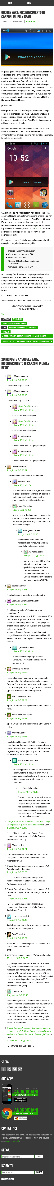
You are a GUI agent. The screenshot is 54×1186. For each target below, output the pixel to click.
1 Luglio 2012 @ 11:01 (17, 672)
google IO (6, 332)
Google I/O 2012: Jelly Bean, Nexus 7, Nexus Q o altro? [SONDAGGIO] (28, 341)
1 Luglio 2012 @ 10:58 (17, 604)
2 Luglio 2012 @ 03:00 (17, 872)
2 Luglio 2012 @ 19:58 (34, 555)
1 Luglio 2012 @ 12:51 (17, 849)
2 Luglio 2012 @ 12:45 (28, 534)
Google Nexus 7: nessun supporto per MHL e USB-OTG (25, 336)
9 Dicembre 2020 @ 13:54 (19, 1040)
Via (2, 314)
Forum (28, 3)
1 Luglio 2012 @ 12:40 (17, 828)
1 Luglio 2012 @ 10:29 (22, 440)
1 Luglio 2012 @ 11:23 (17, 700)
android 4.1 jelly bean (17, 328)
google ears (32, 328)
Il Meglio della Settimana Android (14, 323)
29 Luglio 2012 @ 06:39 (17, 958)
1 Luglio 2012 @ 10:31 (17, 470)
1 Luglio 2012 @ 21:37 (22, 510)
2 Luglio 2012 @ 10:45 (17, 898)
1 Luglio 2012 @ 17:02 (22, 485)
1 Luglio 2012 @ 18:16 (28, 792)
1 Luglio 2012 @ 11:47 (17, 736)
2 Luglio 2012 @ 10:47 (17, 920)
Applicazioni (17, 319)
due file (39, 228)
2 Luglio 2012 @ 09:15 (22, 651)
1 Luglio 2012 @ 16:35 (22, 764)
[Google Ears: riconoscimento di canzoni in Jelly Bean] (27, 47)
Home (10, 3)
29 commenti (30, 21)
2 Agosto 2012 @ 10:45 (17, 995)
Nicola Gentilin (23, 406)
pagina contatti (12, 1141)
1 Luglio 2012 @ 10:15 (17, 380)
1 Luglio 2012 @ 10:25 (22, 410)
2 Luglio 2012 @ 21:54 (17, 938)
